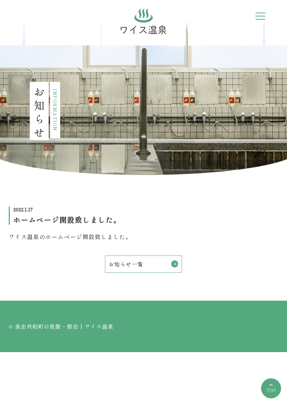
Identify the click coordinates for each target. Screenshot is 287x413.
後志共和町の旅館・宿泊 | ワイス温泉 (64, 326)
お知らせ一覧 (126, 264)
